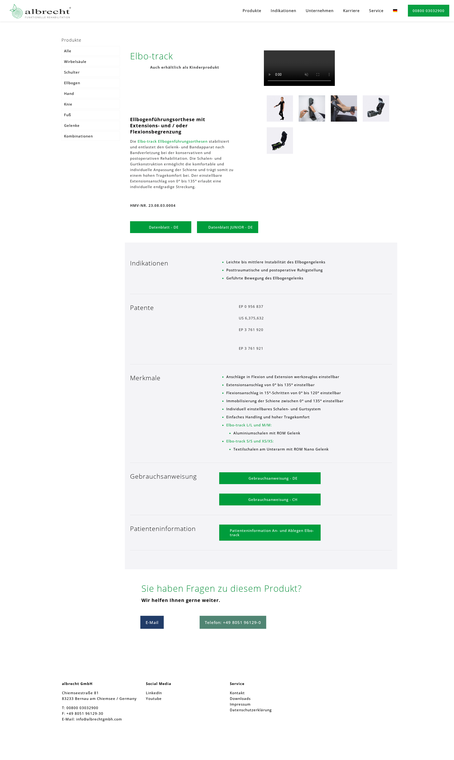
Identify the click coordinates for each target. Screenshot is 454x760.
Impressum (240, 704)
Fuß (67, 114)
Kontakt (237, 692)
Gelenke (72, 125)
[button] (439, 747)
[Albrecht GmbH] (40, 10)
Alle (67, 51)
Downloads (240, 698)
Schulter (72, 72)
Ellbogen (72, 82)
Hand (69, 93)
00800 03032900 (429, 10)
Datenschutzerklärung (251, 709)
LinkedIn (154, 692)
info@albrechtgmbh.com (99, 719)
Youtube (154, 698)
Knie (68, 104)
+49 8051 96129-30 (84, 713)
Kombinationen (78, 136)
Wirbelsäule (75, 61)
